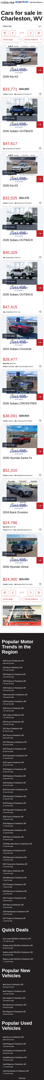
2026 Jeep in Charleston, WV (13, 716)
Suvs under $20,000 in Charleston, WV (17, 940)
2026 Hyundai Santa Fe (17, 457)
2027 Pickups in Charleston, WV (14, 886)
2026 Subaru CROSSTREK (20, 403)
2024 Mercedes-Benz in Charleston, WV (17, 845)
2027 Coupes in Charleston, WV (14, 899)
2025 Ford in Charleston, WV (13, 818)
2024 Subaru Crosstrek (17, 349)
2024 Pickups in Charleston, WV (14, 804)
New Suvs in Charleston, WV (13, 986)
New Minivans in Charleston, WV (14, 1006)
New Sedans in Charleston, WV (14, 999)
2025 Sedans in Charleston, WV (14, 784)
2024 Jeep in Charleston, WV (13, 872)
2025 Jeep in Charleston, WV (13, 764)
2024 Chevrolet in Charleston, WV (15, 791)
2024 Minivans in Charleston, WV (15, 879)
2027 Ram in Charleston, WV (13, 906)
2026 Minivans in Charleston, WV (15, 858)
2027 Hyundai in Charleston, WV (14, 811)
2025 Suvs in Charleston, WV (13, 709)
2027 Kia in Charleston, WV (12, 730)
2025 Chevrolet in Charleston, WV (15, 757)
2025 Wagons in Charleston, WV (14, 825)
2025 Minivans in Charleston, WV (15, 892)
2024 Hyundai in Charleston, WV (14, 831)
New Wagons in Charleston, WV (14, 1013)
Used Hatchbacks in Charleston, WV (16, 1072)
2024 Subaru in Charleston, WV (14, 852)
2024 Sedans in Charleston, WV (14, 777)
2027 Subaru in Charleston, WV (14, 919)
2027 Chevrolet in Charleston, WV (15, 865)
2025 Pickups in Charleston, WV (14, 750)
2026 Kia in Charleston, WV (12, 669)
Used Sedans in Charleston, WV (14, 1052)
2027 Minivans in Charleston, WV (15, 743)
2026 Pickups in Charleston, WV (14, 682)
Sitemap (22, 1078)
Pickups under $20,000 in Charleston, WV (18, 947)
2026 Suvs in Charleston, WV (13, 662)
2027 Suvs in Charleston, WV (13, 736)
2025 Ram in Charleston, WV (13, 838)
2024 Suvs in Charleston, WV (13, 723)
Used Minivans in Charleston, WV (15, 1059)
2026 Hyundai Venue (16, 566)
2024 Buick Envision (15, 512)
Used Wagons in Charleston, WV (14, 1065)
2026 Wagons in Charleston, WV (14, 770)
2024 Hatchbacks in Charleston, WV (16, 913)
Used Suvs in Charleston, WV (13, 1038)
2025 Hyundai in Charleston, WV (14, 797)
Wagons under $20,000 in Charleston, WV (18, 960)
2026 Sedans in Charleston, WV (14, 689)
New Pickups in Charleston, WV (14, 992)
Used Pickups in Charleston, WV (14, 1045)
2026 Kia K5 (10, 76)
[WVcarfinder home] (22, 2)
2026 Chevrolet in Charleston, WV (15, 696)
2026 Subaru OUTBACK (18, 131)
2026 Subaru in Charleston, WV (14, 675)
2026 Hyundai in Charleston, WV (14, 703)
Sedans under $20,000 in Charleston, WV (18, 953)
